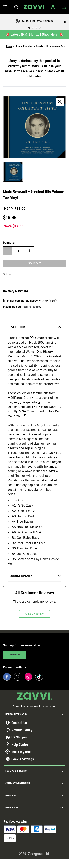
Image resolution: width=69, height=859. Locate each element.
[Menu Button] (5, 7)
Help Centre (20, 744)
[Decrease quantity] (7, 251)
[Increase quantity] (29, 251)
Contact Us (19, 722)
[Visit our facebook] (7, 677)
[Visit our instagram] (28, 677)
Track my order (22, 752)
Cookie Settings (23, 759)
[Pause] (65, 22)
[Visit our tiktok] (39, 677)
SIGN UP (15, 654)
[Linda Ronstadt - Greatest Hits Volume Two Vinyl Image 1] (13, 172)
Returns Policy (22, 730)
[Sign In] (53, 7)
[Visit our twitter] (17, 677)
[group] (34, 127)
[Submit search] (16, 7)
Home (9, 46)
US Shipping (20, 737)
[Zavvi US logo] (34, 7)
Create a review (34, 613)
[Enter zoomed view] (60, 101)
